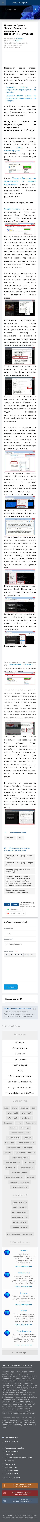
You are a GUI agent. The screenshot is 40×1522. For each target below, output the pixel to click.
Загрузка (28, 1138)
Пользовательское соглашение (18, 1458)
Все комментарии (20, 1353)
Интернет (19, 38)
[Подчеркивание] (11, 954)
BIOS (20, 1070)
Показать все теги (19, 1187)
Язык (21, 838)
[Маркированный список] (25, 954)
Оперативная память (20, 1158)
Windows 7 (12, 1118)
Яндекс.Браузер (12, 151)
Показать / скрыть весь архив (19, 1234)
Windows (20, 1042)
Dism (14, 1108)
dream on (24, 1293)
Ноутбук (8, 1153)
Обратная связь (12, 1474)
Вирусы (13, 1128)
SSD (33, 1108)
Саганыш (24, 1250)
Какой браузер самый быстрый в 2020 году (19, 871)
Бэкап (18, 1123)
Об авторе (9, 1461)
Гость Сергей (24, 1273)
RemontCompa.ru (20, 3)
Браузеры (10, 838)
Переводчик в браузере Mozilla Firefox (19, 857)
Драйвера (25, 1128)
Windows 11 (26, 1113)
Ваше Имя (8, 929)
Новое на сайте (11, 1451)
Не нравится (17, 913)
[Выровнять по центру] (18, 954)
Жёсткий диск (14, 1138)
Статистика (10, 1454)
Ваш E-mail (8, 939)
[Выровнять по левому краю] (15, 954)
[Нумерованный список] (28, 954)
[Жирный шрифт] (6, 954)
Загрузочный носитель (20, 1082)
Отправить (11, 987)
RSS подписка (11, 1467)
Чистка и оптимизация (19, 1182)
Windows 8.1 (26, 1118)
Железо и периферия (20, 1076)
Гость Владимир (24, 1331)
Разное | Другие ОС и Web (20, 1093)
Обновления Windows (25, 1153)
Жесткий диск (20, 1065)
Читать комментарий (23, 1266)
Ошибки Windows (12, 1163)
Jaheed (24, 1311)
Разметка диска (26, 1167)
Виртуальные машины (20, 1087)
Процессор (11, 1167)
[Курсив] (9, 954)
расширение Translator (21, 664)
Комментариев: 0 (12, 47)
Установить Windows (14, 1177)
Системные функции (20, 1172)
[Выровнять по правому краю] (21, 954)
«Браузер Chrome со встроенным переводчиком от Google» (21, 89)
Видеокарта (31, 1123)
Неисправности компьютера (20, 1148)
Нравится (15, 909)
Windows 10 (13, 1113)
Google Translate (12, 209)
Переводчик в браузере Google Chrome (19, 864)
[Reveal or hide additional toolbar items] (32, 954)
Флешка (30, 1177)
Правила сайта (11, 1470)
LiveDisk (24, 1108)
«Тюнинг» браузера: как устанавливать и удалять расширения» (20, 181)
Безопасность (20, 1048)
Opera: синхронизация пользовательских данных (17, 891)
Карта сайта (10, 1464)
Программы (20, 1059)
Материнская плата (26, 1143)
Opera (19, 148)
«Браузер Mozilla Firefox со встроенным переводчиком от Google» (21, 98)
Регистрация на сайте (14, 1448)
